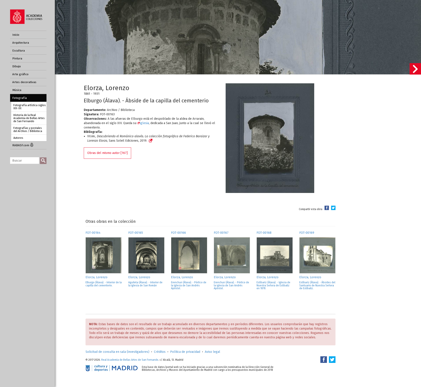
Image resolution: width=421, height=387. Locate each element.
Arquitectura (20, 43)
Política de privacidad (185, 352)
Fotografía (19, 98)
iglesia (144, 123)
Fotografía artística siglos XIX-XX (29, 106)
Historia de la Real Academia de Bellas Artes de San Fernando (29, 118)
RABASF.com (21, 145)
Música (16, 90)
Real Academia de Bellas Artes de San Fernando (129, 359)
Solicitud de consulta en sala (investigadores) (117, 352)
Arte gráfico (20, 74)
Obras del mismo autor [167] (107, 153)
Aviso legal (212, 352)
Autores (18, 137)
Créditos (160, 352)
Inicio (15, 35)
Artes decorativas (24, 82)
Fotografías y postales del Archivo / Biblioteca (27, 129)
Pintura (17, 58)
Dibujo (16, 66)
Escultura (18, 50)
